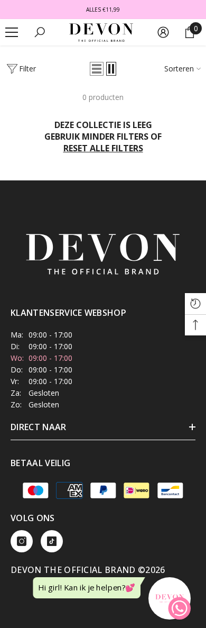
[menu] (11, 32)
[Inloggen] (163, 32)
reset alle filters (103, 148)
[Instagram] (22, 541)
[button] (97, 69)
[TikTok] (52, 541)
